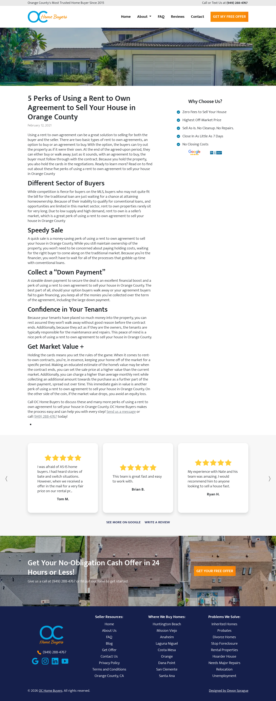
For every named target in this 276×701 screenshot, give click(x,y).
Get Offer (109, 650)
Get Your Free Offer (214, 571)
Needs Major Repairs (224, 663)
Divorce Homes (224, 637)
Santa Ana (167, 676)
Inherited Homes (224, 624)
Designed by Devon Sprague (228, 691)
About (142, 16)
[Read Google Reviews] (37, 661)
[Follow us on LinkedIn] (57, 661)
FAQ (161, 16)
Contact (197, 16)
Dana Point (166, 663)
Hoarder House (224, 656)
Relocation (224, 669)
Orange (167, 656)
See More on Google (123, 522)
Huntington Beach (167, 624)
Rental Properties (224, 650)
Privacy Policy (109, 663)
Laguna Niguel (167, 643)
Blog (109, 643)
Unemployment (224, 676)
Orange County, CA (109, 676)
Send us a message (121, 411)
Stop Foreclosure (224, 643)
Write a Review (157, 522)
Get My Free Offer (229, 16)
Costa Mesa (167, 650)
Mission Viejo (167, 630)
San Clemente (166, 669)
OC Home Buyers (50, 691)
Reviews (177, 16)
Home (126, 16)
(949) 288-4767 (237, 3)
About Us (109, 630)
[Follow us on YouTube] (67, 661)
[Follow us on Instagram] (47, 661)
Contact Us (109, 656)
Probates (224, 630)
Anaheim (167, 637)
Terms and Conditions (109, 669)
